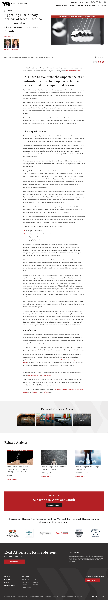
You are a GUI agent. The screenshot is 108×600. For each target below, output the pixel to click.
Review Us (7, 583)
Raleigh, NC (36, 582)
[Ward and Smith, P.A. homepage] (15, 4)
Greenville (64, 389)
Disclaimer (31, 596)
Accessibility (55, 596)
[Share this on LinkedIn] (100, 62)
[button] (105, 2)
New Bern (80, 389)
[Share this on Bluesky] (103, 62)
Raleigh (25, 392)
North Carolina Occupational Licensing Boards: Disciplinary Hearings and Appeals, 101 (17, 469)
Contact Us (14, 562)
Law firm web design (65, 596)
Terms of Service (39, 596)
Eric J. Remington (7, 49)
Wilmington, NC (37, 585)
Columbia (46, 392)
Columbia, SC (25, 582)
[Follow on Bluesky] (94, 2)
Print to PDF (100, 57)
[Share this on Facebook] (98, 62)
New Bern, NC (36, 580)
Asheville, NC (25, 580)
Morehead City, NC (26, 587)
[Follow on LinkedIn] (97, 2)
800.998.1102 (17, 556)
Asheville (57, 389)
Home (6, 57)
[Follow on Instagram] (100, 2)
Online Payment (83, 2)
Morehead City (72, 389)
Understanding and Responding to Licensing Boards (87, 468)
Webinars (74, 2)
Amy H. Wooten (15, 49)
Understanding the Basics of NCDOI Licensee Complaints (53, 468)
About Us (7, 577)
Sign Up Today (54, 505)
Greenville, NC (25, 585)
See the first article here (73, 71)
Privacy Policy (48, 596)
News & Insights (13, 57)
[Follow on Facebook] (92, 2)
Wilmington (34, 392)
